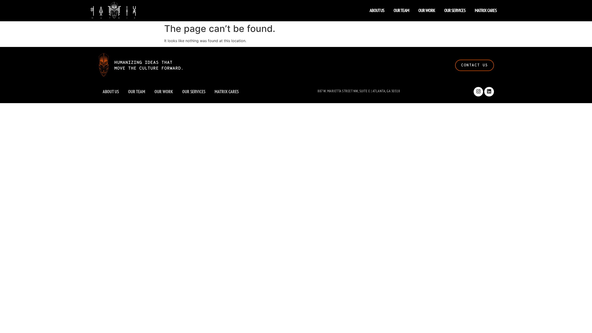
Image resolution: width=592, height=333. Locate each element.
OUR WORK (426, 10)
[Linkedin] (489, 92)
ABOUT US (377, 10)
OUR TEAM (401, 10)
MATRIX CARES (486, 10)
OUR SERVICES (455, 10)
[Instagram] (478, 92)
